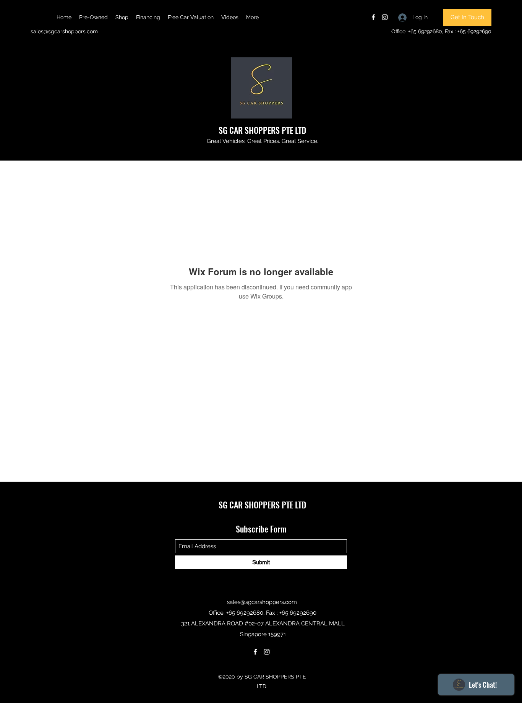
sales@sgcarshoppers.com (64, 31)
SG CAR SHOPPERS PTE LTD (262, 130)
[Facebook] (373, 17)
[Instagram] (385, 17)
